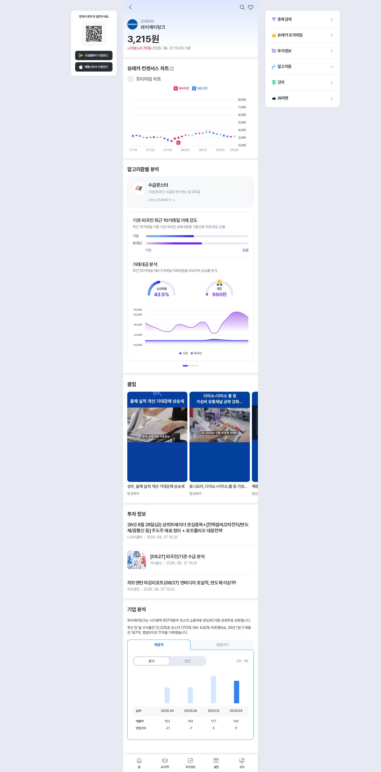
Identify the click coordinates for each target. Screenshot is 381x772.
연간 (188, 661)
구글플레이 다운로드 (96, 55)
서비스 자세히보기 (159, 200)
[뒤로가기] (130, 7)
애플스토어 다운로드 (96, 67)
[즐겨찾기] (251, 7)
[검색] (242, 7)
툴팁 (172, 69)
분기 (152, 661)
